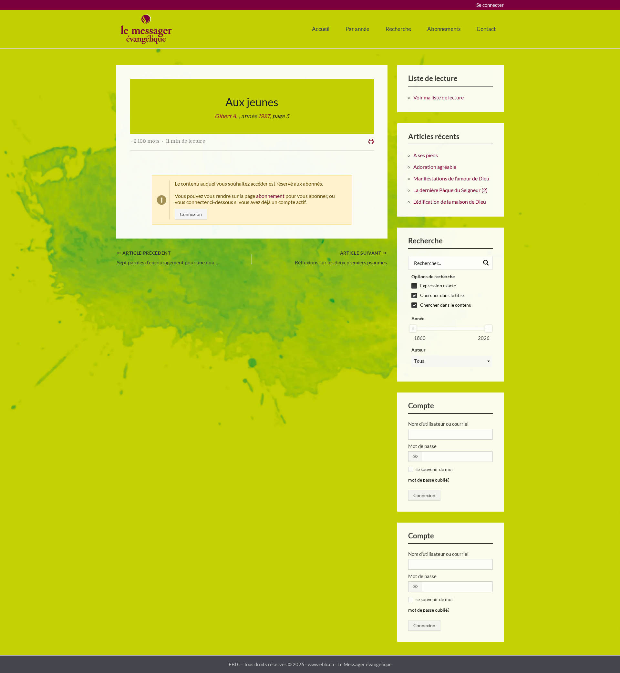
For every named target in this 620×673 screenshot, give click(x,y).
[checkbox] (451, 285)
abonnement (270, 196)
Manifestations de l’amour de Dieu (451, 178)
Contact (486, 28)
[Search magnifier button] (486, 262)
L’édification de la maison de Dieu (449, 202)
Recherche (398, 28)
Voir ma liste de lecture (438, 97)
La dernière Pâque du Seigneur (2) (450, 190)
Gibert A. (227, 116)
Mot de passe (422, 446)
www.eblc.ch (321, 664)
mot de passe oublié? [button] (429, 480)
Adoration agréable (434, 167)
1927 (264, 116)
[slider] (413, 328)
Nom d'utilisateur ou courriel (438, 424)
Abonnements (443, 28)
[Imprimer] (371, 141)
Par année (357, 28)
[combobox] (451, 361)
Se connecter (490, 5)
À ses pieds (425, 155)
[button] (415, 457)
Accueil (320, 28)
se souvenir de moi (434, 469)
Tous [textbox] (419, 361)
